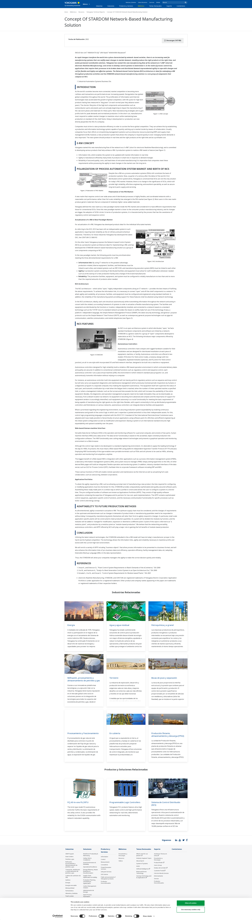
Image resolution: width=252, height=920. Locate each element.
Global (158, 2)
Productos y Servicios (126, 6)
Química (67, 880)
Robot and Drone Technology (141, 872)
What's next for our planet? (142, 854)
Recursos (81, 12)
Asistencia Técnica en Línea (160, 854)
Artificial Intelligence (142, 869)
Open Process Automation (87, 895)
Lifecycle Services (106, 872)
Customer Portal (159, 870)
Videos (121, 861)
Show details (147, 916)
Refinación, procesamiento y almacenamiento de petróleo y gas (83, 679)
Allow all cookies (190, 903)
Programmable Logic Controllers (124, 802)
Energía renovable (71, 885)
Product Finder (158, 862)
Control (103, 859)
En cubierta (114, 733)
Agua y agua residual (119, 625)
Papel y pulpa (69, 896)
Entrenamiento (158, 876)
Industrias (99, 6)
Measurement (105, 862)
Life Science (104, 874)
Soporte (169, 6)
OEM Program (69, 854)
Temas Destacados (155, 6)
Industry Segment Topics (143, 858)
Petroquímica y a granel (162, 625)
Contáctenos (181, 6)
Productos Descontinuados (106, 882)
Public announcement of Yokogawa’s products (108, 878)
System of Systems (142, 863)
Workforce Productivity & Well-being (90, 854)
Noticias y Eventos (131, 2)
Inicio (66, 12)
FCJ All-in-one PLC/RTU (77, 802)
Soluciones (110, 6)
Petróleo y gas (69, 859)
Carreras (151, 2)
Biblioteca (141, 6)
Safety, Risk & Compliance (87, 859)
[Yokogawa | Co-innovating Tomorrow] (72, 4)
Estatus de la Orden (160, 868)
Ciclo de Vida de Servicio (161, 873)
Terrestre (113, 678)
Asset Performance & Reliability (89, 863)
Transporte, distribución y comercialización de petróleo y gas (72, 871)
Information (104, 856)
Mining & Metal (69, 888)
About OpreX (140, 861)
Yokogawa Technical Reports (95, 12)
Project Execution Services (106, 868)
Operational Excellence (90, 867)
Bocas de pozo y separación (164, 678)
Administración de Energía (88, 891)
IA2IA (138, 866)
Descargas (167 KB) (173, 40)
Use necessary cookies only (190, 909)
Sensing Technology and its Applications (143, 876)
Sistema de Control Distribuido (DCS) (165, 803)
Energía (71, 625)
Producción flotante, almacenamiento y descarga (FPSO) (167, 734)
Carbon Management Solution (89, 887)
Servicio (156, 878)
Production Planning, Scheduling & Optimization (89, 881)
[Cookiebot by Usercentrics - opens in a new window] (57, 916)
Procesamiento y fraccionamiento (83, 733)
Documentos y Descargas (123, 854)
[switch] (101, 916)
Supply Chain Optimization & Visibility (90, 876)
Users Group (158, 865)
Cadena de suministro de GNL (73, 876)
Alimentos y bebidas (71, 893)
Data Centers (69, 856)
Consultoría (104, 865)
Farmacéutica (69, 891)
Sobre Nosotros (142, 2)
